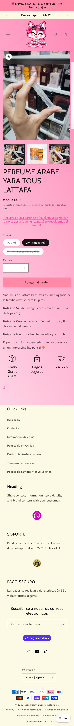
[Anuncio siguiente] (67, 15)
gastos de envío (32, 205)
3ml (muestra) (35, 242)
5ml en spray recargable (25, 252)
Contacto (12, 428)
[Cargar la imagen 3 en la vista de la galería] (59, 154)
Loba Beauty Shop (34, 704)
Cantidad (8, 260)
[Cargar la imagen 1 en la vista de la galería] (14, 154)
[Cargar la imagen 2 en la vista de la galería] (37, 154)
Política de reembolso (29, 709)
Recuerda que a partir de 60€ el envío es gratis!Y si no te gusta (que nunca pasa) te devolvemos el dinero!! (35, 221)
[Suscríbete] (62, 624)
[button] (8, 34)
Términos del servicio (20, 463)
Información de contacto (39, 721)
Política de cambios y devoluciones (29, 471)
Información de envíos (21, 437)
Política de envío (52, 715)
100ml (13, 243)
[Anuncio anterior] (7, 15)
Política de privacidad (20, 445)
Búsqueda (13, 419)
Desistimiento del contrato (24, 454)
